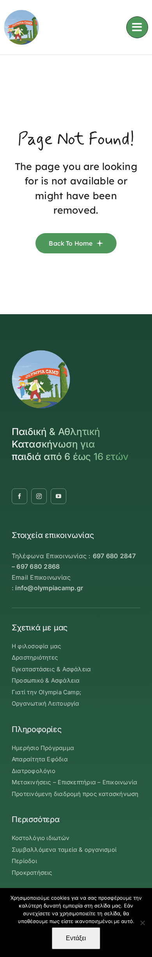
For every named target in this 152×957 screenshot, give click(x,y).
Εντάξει (76, 938)
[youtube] (58, 496)
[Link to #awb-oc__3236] (137, 27)
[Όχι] (142, 923)
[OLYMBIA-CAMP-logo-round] (21, 13)
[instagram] (39, 496)
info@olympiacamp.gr (49, 588)
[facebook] (19, 496)
